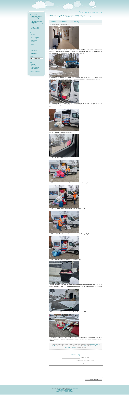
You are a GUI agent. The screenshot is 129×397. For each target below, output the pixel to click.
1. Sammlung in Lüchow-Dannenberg (64, 21)
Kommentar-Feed (35, 67)
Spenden (33, 41)
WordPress (75, 388)
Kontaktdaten (34, 50)
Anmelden (33, 64)
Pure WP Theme (60, 389)
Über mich (33, 43)
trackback (74, 347)
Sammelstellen (34, 40)
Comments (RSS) (69, 391)
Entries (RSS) (59, 391)
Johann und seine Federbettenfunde (35, 28)
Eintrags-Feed (34, 65)
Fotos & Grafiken (35, 37)
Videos (32, 44)
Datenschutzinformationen (64, 390)
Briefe (32, 36)
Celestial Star (69, 389)
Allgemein (92, 344)
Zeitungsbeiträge (35, 45)
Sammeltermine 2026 (36, 29)
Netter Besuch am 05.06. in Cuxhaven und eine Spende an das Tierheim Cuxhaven (78, 17)
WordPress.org (34, 68)
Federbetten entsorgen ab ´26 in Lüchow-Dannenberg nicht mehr (68, 15)
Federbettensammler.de (90, 12)
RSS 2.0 (86, 345)
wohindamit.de (34, 53)
